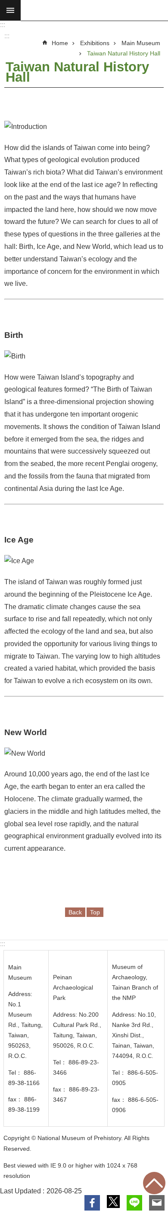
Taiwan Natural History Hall (123, 53)
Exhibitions (94, 43)
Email (157, 1203)
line (134, 1203)
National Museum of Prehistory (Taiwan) (94, 10)
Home (60, 43)
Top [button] (95, 912)
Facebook (92, 1203)
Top (154, 1183)
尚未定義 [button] (10, 10)
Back (75, 912)
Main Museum (140, 43)
